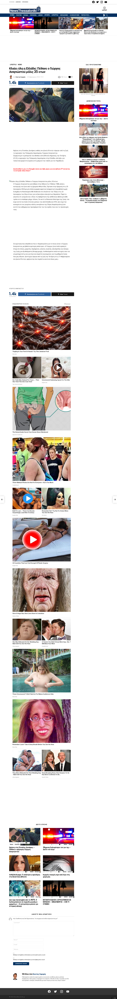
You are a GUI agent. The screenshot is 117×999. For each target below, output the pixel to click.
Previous (10, 26)
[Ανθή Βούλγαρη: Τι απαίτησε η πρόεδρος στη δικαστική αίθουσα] (24, 864)
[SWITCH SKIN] (104, 15)
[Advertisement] (58, 48)
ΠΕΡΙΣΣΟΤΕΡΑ (85, 15)
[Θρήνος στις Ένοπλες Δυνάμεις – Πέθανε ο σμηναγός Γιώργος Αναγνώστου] (24, 836)
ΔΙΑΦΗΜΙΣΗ (18, 2)
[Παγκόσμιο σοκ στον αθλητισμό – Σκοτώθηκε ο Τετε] (93, 172)
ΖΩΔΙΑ (37, 897)
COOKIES (11, 2)
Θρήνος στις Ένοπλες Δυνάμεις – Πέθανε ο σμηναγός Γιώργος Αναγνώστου (22, 850)
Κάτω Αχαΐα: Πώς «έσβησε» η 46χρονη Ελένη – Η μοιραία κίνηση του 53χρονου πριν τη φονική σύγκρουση (93, 200)
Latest (104, 10)
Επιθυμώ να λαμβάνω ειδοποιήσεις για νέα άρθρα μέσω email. (29, 959)
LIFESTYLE (55, 15)
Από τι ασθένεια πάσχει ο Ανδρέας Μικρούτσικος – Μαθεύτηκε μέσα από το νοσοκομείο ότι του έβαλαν (93, 161)
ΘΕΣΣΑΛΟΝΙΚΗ (64, 15)
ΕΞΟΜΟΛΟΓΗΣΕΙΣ (74, 15)
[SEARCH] (107, 15)
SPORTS (47, 15)
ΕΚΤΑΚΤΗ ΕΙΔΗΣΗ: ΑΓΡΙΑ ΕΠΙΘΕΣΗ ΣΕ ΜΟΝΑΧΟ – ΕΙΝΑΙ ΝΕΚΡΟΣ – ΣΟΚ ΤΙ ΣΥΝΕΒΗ (46, 32)
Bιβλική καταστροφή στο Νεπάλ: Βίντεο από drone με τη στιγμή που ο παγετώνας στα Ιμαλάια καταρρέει (95, 32)
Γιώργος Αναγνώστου (17, 288)
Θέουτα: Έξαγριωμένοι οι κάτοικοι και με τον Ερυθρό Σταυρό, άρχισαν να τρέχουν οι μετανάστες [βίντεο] (70, 32)
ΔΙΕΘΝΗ (40, 15)
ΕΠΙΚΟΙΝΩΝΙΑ (25, 2)
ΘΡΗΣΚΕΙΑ (17, 844)
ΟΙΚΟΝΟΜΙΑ (33, 15)
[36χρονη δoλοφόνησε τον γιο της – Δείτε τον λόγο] (21, 23)
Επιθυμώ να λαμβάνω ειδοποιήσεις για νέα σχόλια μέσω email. (29, 954)
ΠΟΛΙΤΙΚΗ (19, 15)
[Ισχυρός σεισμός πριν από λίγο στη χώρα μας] (58, 864)
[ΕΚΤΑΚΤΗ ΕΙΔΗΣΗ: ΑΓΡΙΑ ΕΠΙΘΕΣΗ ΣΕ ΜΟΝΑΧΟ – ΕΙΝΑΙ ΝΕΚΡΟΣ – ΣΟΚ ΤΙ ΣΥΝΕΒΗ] (46, 23)
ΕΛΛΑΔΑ (26, 15)
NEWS (11, 844)
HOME (12, 15)
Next (107, 26)
